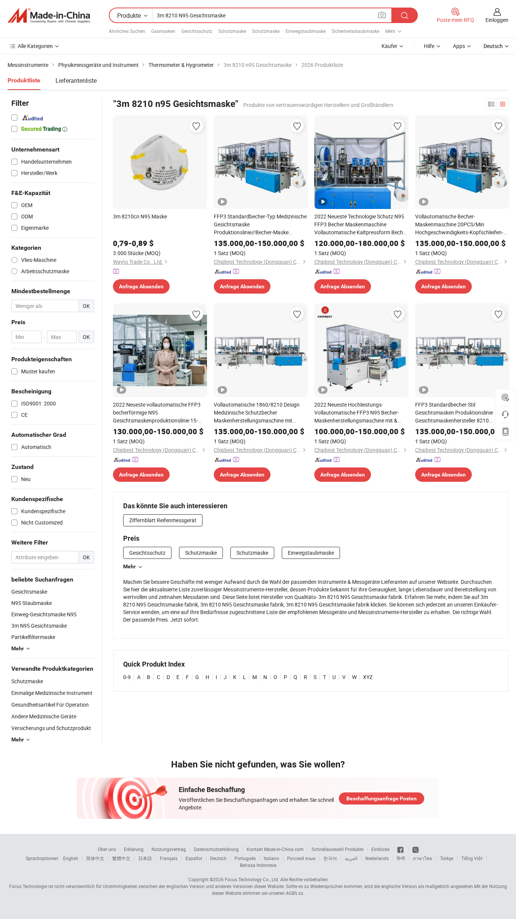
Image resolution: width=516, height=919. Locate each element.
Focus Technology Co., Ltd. (252, 879)
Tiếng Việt (471, 858)
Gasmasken (163, 31)
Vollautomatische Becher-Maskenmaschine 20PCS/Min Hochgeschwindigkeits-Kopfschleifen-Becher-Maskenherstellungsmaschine (459, 224)
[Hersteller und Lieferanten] (49, 15)
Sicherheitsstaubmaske (355, 31)
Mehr (129, 566)
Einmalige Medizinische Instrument (52, 692)
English (70, 858)
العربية (351, 858)
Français (169, 858)
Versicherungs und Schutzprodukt (51, 728)
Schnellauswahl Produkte (337, 849)
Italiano (271, 858)
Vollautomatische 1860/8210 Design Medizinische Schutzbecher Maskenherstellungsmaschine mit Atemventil (257, 412)
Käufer (389, 46)
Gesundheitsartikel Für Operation (50, 704)
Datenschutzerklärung (216, 849)
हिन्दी (401, 858)
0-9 (127, 677)
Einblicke (380, 849)
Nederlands (377, 858)
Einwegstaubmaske (306, 31)
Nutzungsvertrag (168, 849)
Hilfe (429, 46)
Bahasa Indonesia (258, 865)
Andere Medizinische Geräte (43, 716)
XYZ (367, 677)
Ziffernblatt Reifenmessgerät (162, 520)
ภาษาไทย (422, 858)
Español (193, 858)
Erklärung (134, 849)
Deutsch (218, 858)
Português (245, 858)
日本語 (145, 858)
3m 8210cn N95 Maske (140, 216)
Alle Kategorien (35, 46)
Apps (459, 46)
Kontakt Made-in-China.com (275, 849)
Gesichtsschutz (196, 31)
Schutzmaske (232, 31)
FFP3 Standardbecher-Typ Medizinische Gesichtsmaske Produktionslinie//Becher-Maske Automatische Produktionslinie (260, 224)
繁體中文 (121, 858)
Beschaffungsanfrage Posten (381, 798)
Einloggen (496, 19)
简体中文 (95, 858)
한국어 (330, 858)
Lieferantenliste (76, 80)
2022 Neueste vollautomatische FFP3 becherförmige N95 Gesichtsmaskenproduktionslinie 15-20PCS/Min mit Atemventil (157, 412)
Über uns (107, 849)
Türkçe (446, 858)
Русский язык (301, 858)
